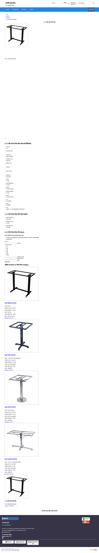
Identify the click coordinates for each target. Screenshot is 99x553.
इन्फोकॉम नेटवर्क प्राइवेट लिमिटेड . (7, 550)
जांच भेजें (92, 9)
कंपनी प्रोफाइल (15, 9)
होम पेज (7, 9)
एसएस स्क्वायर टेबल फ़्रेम (10, 407)
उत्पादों (7, 16)
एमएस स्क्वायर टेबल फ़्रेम (10, 355)
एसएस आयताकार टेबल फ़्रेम (11, 459)
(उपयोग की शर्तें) (16, 549)
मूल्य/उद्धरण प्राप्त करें (9, 318)
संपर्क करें (31, 9)
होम (7, 14)
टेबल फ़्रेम (8, 18)
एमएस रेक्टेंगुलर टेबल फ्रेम (10, 303)
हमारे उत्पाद (24, 9)
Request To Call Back (9, 506)
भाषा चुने (65, 2)
